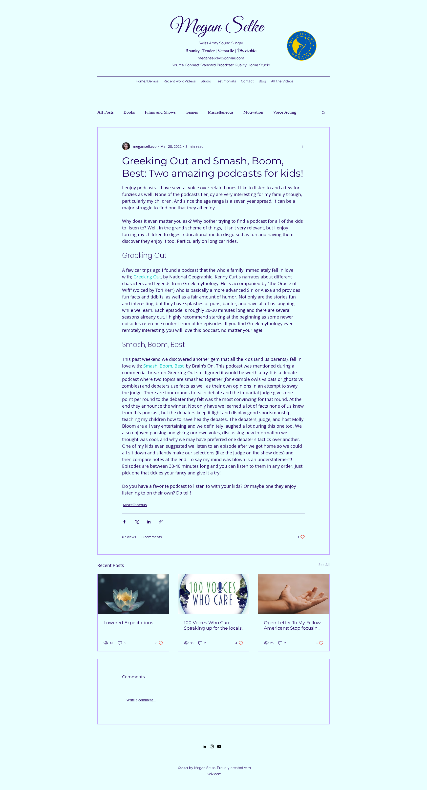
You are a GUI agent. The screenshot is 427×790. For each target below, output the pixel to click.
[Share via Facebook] (124, 521)
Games (192, 112)
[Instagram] (211, 746)
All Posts (105, 112)
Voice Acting (284, 112)
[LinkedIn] (204, 746)
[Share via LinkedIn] (148, 521)
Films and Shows (160, 112)
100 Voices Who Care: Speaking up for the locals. (213, 625)
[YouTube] (219, 746)
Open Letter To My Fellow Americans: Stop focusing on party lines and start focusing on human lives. (292, 625)
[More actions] (302, 146)
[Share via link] (160, 521)
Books (129, 112)
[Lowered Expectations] (133, 594)
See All (324, 564)
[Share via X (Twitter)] (136, 521)
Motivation (253, 112)
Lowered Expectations (128, 622)
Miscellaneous (221, 112)
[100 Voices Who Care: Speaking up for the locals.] (213, 594)
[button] (323, 112)
